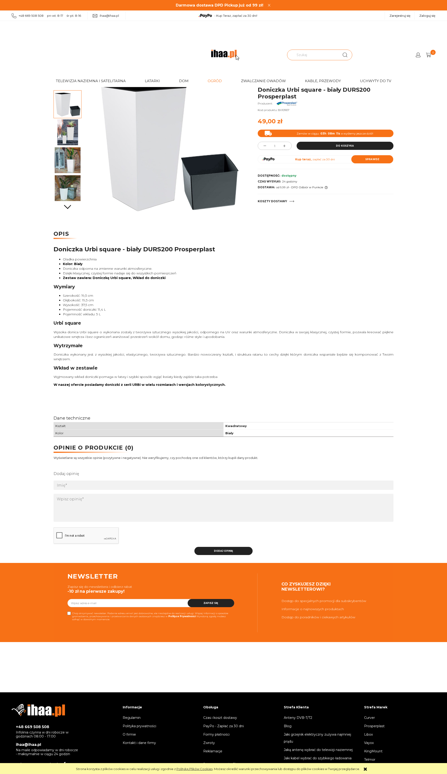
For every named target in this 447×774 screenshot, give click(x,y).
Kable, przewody (323, 81)
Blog (287, 726)
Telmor (369, 759)
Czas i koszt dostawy (220, 718)
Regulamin (132, 718)
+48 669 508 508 (32, 727)
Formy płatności (216, 734)
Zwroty (209, 743)
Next (67, 207)
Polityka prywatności (139, 726)
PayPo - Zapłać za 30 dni (223, 726)
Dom (184, 81)
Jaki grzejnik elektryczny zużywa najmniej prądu (317, 738)
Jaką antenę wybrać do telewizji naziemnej (318, 750)
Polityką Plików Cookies (194, 769)
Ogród (215, 81)
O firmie (129, 734)
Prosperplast (374, 726)
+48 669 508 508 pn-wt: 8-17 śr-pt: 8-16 (50, 15)
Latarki (152, 81)
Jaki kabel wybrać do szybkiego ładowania (318, 758)
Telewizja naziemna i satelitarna (91, 81)
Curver (369, 718)
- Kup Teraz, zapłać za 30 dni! (235, 15)
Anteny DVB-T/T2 (298, 718)
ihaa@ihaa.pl (109, 15)
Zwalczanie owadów (263, 81)
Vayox (369, 743)
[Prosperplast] (287, 103)
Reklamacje (212, 751)
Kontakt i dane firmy (139, 743)
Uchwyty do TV (375, 81)
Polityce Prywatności (182, 616)
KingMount (373, 751)
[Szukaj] (345, 55)
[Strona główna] (225, 55)
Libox (368, 734)
